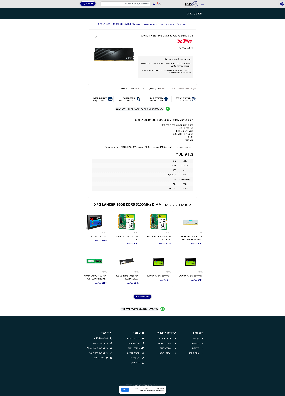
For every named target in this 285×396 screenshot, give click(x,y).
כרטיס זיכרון (125, 88)
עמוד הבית (182, 24)
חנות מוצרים (194, 13)
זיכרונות (145, 24)
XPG (132, 88)
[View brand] (184, 42)
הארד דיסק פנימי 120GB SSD (159, 276)
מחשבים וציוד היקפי (168, 24)
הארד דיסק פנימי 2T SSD (97, 236)
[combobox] (125, 3)
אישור (125, 390)
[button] (282, 4)
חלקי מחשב (154, 24)
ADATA (168, 232)
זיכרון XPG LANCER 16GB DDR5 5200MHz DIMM (167, 35)
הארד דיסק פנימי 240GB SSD (191, 276)
